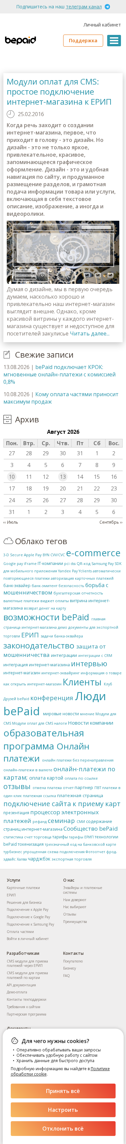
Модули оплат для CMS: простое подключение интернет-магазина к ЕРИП (59, 91)
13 (63, 476)
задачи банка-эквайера (62, 636)
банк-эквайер (17, 585)
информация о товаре (101, 673)
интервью (89, 663)
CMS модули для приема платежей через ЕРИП (27, 963)
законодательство (38, 645)
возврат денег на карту (45, 608)
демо (62, 627)
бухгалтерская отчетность (78, 592)
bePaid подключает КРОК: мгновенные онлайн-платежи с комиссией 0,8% (59, 374)
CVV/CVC (57, 555)
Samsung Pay (102, 563)
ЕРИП (30, 634)
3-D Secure (13, 555)
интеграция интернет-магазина (36, 665)
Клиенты (81, 682)
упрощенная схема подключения (54, 851)
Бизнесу (69, 968)
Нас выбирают (74, 906)
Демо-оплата (17, 992)
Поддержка (83, 40)
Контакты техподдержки (26, 999)
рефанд (40, 821)
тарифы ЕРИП (81, 837)
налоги (60, 723)
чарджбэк (39, 858)
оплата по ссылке (81, 778)
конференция (51, 697)
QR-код (83, 563)
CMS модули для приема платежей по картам (27, 975)
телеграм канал (84, 6)
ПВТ (97, 787)
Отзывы (69, 914)
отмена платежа (47, 787)
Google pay (13, 563)
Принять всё (63, 1091)
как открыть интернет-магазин (32, 683)
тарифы (60, 837)
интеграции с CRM (95, 655)
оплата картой (46, 778)
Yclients (85, 571)
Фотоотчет (95, 851)
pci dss (70, 563)
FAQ (66, 975)
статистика (13, 836)
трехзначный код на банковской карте (80, 844)
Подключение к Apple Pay (27, 909)
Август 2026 (63, 431)
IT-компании (50, 563)
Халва (22, 859)
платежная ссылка (39, 795)
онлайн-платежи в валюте (27, 769)
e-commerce (93, 553)
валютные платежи (21, 600)
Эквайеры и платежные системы (82, 890)
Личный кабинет (102, 24)
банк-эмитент (44, 585)
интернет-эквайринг (60, 672)
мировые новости (61, 714)
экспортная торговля (72, 859)
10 (12, 476)
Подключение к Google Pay (28, 917)
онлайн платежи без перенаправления (78, 760)
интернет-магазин (21, 673)
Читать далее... (90, 333)
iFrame (30, 563)
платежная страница (80, 795)
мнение (87, 714)
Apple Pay (33, 554)
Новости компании (90, 722)
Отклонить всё (63, 1128)
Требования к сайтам (23, 1006)
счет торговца (37, 836)
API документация (21, 985)
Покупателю (73, 961)
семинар (61, 820)
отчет (68, 787)
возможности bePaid (46, 617)
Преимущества (75, 921)
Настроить (63, 1109)
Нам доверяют (74, 899)
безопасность (71, 585)
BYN (46, 555)
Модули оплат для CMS (32, 723)
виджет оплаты (54, 600)
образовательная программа (43, 739)
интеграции (64, 655)
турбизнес (12, 851)
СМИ (81, 821)
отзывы (17, 786)
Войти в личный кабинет (28, 938)
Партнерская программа (26, 1014)
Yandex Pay (68, 571)
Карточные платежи (23, 887)
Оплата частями (20, 931)
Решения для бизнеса (24, 902)
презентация (16, 813)
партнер (84, 787)
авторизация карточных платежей (82, 578)
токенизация (31, 844)
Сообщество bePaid (91, 828)
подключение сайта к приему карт (62, 803)
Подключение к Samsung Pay (30, 924)
